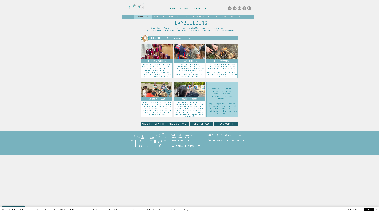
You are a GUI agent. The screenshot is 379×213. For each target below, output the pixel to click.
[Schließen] (376, 209)
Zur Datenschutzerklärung (179, 210)
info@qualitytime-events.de (227, 135)
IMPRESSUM (181, 146)
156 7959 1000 (238, 141)
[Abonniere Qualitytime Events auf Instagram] (239, 8)
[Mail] (209, 135)
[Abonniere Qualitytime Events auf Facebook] (244, 8)
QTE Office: (218, 141)
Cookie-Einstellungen (354, 210)
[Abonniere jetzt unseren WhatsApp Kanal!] (235, 8)
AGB (172, 146)
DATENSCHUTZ (194, 146)
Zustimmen (369, 210)
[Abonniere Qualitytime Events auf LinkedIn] (249, 8)
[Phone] (209, 140)
